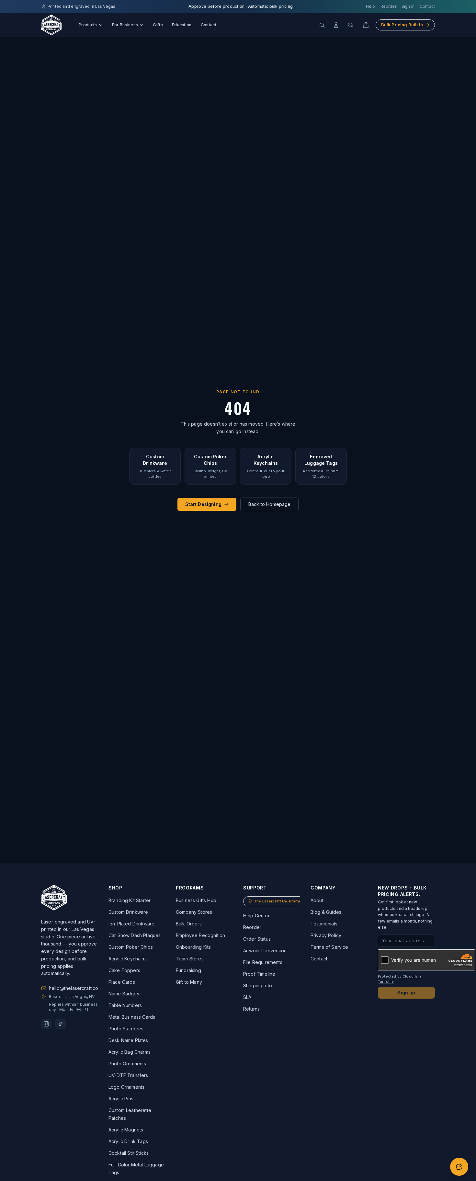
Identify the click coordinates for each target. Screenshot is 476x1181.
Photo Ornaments (127, 1063)
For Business (125, 24)
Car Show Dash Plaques (134, 935)
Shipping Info (257, 985)
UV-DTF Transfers (128, 1075)
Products (88, 24)
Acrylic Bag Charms (129, 1052)
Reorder (388, 6)
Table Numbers (125, 1005)
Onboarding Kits (193, 947)
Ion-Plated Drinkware (131, 923)
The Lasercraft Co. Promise (279, 901)
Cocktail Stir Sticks (128, 1153)
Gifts (158, 24)
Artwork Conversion (265, 950)
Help (370, 6)
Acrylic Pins (120, 1098)
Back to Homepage (269, 504)
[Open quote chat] (459, 1167)
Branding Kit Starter (129, 900)
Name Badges (123, 993)
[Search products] (322, 25)
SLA (247, 997)
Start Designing (203, 504)
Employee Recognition (200, 935)
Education (182, 24)
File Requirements (262, 962)
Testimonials (324, 923)
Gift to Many (189, 982)
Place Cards (121, 982)
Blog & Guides (326, 912)
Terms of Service (329, 947)
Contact (427, 6)
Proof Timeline (259, 974)
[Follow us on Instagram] (46, 1024)
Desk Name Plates (128, 1040)
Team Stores (190, 958)
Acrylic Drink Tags (128, 1141)
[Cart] (366, 25)
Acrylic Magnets (125, 1129)
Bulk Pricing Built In (402, 24)
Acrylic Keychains (127, 958)
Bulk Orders (189, 923)
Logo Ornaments (126, 1087)
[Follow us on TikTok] (60, 1024)
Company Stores (194, 912)
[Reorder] (350, 25)
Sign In (408, 6)
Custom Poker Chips (130, 947)
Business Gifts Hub (196, 900)
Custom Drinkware (128, 912)
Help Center (256, 915)
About (317, 900)
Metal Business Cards (131, 1017)
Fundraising (188, 970)
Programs (190, 887)
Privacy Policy (326, 935)
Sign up (406, 992)
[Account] (336, 25)
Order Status (257, 939)
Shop (115, 887)
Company (323, 887)
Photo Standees (125, 1028)
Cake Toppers (124, 970)
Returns (251, 1009)
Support (255, 887)
